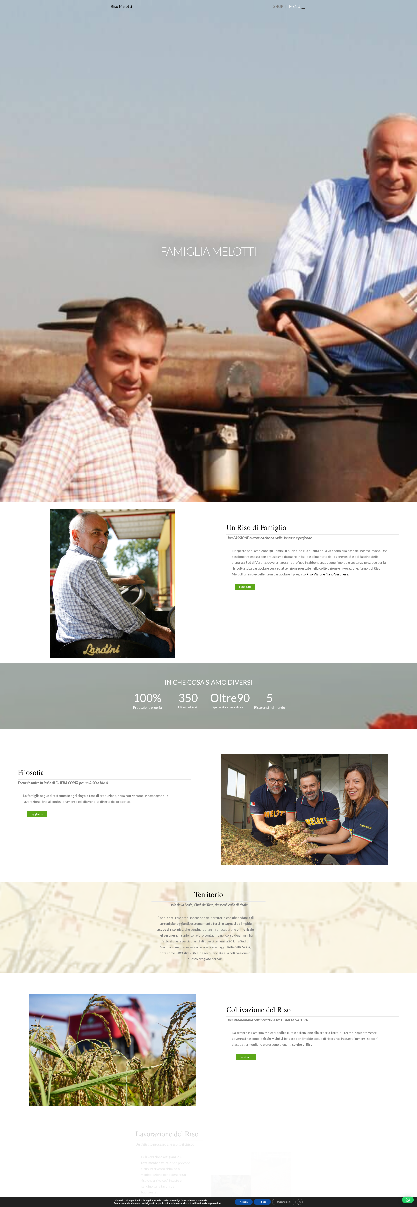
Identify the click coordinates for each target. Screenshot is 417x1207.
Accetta (244, 1201)
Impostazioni (284, 1201)
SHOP (278, 6)
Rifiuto (262, 1201)
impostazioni (214, 1203)
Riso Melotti (121, 6)
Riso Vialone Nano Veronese (327, 574)
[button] (408, 1200)
